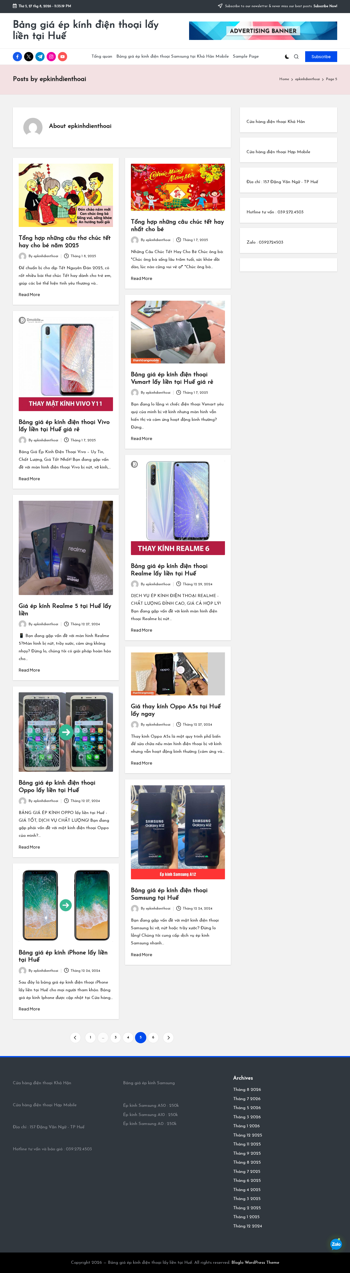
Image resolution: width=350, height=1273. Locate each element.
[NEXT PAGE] (168, 1037)
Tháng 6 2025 (247, 1180)
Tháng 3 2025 (247, 1199)
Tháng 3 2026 (247, 1117)
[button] (321, 56)
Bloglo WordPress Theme (255, 1262)
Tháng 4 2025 (247, 1190)
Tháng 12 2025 (247, 1135)
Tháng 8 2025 (247, 1162)
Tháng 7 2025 (246, 1172)
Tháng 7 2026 (247, 1099)
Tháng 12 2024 (247, 1226)
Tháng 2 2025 (247, 1208)
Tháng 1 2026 (246, 1126)
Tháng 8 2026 (247, 1090)
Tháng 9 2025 (247, 1153)
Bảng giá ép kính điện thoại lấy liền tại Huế (86, 30)
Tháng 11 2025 (247, 1144)
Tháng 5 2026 (247, 1108)
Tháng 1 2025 (246, 1217)
